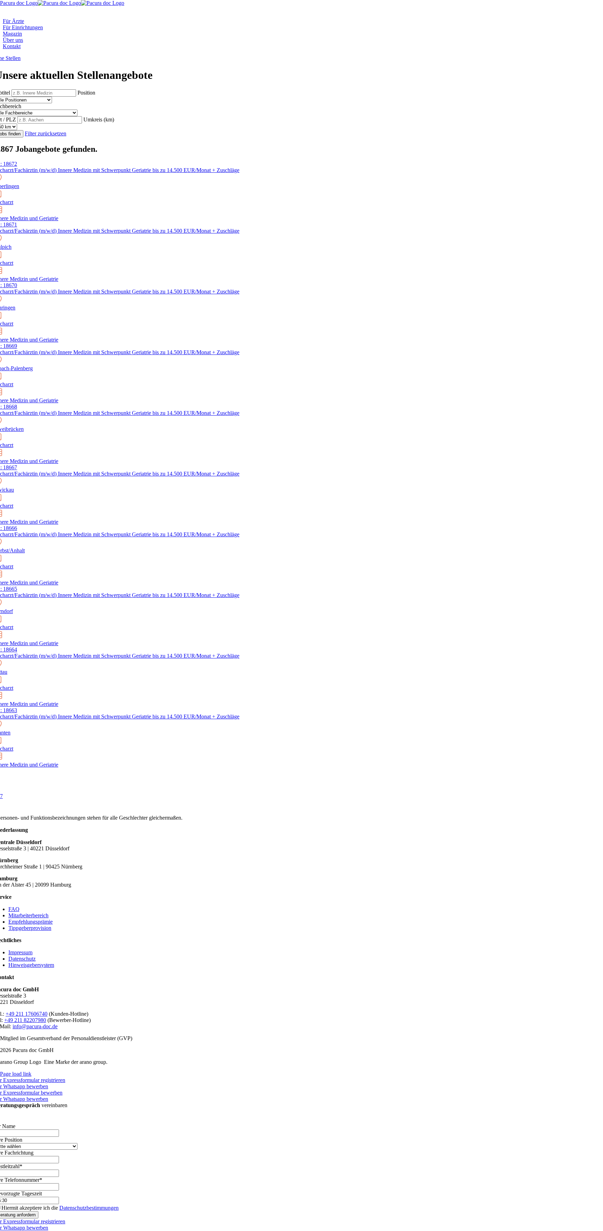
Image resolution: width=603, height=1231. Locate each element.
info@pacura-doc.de (35, 1026)
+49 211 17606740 (26, 1014)
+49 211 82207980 (25, 1020)
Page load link (15, 1074)
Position (86, 93)
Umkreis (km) (98, 119)
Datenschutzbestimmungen (89, 1208)
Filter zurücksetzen (45, 133)
